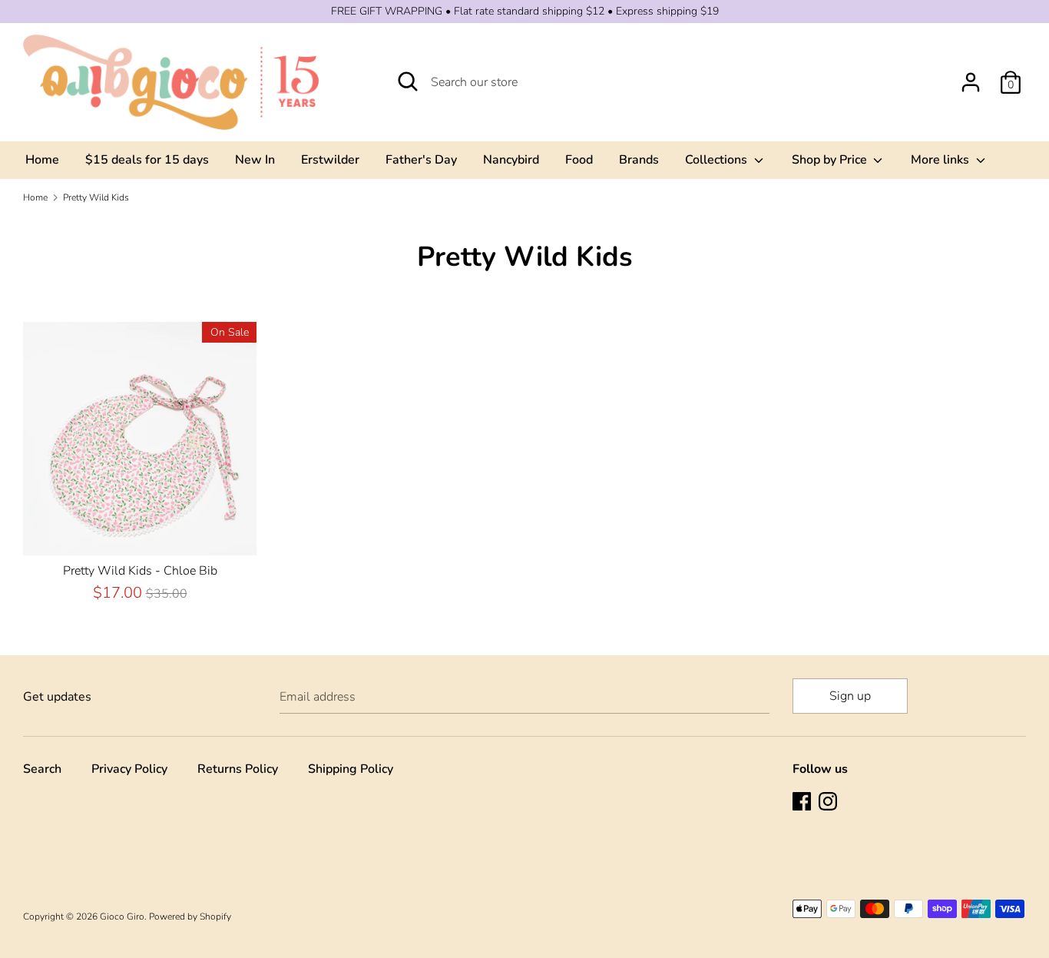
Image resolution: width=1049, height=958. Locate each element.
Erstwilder (330, 159)
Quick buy (140, 530)
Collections (717, 159)
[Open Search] (407, 81)
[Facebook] (803, 802)
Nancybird (511, 159)
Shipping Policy (350, 769)
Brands (639, 159)
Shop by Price (831, 159)
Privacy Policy (129, 769)
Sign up (850, 696)
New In (255, 159)
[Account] (970, 76)
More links (941, 159)
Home (42, 159)
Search (42, 769)
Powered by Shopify (190, 916)
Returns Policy (237, 769)
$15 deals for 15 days (147, 159)
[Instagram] (829, 802)
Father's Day (421, 159)
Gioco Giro (122, 916)
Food (579, 159)
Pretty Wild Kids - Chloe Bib (140, 570)
